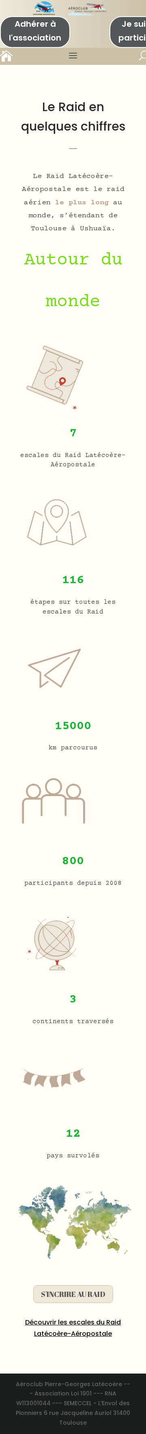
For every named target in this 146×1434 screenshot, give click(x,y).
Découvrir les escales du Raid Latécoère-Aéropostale (73, 1328)
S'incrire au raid (73, 1294)
